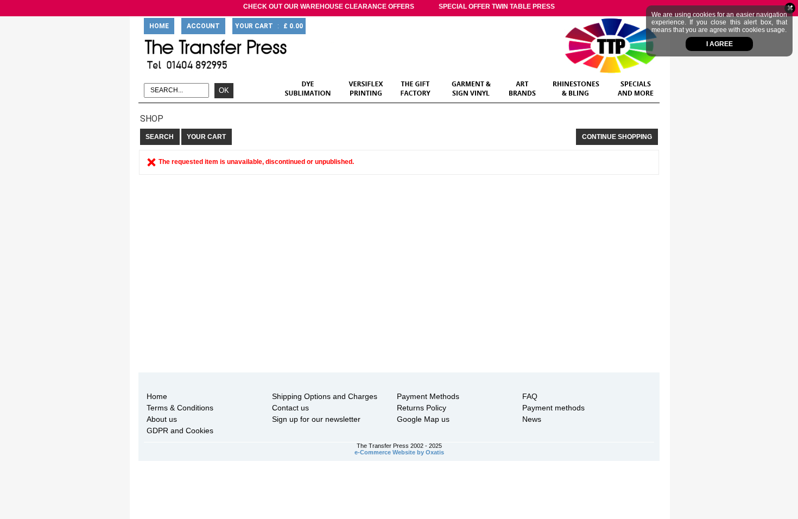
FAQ (529, 396)
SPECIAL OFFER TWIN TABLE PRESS (497, 6)
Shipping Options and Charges (324, 396)
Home (157, 396)
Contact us (290, 407)
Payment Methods (428, 396)
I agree (719, 44)
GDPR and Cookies (180, 430)
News (531, 419)
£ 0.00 (293, 26)
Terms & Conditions (180, 407)
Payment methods (553, 407)
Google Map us (423, 419)
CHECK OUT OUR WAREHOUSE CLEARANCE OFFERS (328, 6)
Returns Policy (421, 407)
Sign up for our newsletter (316, 419)
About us (162, 419)
